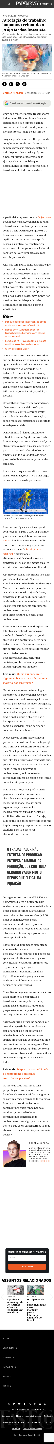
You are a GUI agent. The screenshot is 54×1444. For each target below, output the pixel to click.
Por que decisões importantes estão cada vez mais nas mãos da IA (25, 323)
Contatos (46, 1422)
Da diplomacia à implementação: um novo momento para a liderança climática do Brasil (36, 1310)
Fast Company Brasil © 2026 (27, 1435)
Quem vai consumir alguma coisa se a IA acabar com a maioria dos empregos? (25, 678)
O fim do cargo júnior (17, 349)
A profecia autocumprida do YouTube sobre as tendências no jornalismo (15, 1306)
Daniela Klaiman (13, 93)
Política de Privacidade (13, 1422)
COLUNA (23, 15)
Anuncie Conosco (33, 1416)
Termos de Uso (33, 1422)
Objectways (44, 217)
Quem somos (7, 1416)
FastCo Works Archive (32, 1428)
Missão (19, 1416)
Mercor (7, 540)
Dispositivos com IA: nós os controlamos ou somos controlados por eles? (26, 1073)
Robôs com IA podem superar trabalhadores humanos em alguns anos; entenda (25, 333)
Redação (48, 1416)
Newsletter (46, 4)
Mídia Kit (16, 1428)
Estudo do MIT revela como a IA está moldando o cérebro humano (25, 342)
